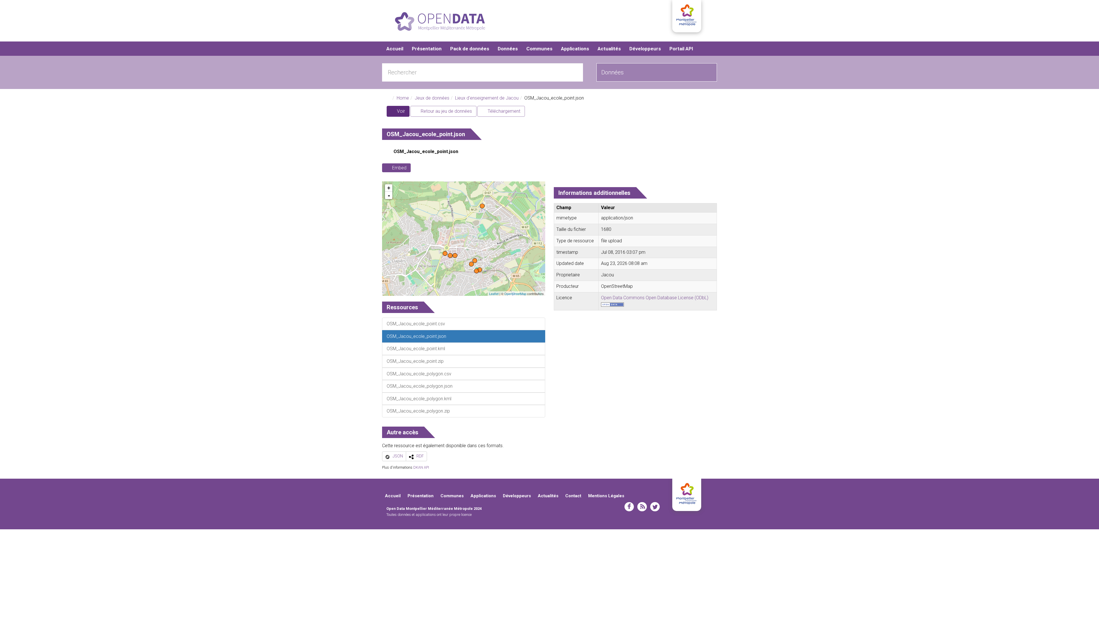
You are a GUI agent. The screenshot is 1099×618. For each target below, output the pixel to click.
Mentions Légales (606, 495)
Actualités (609, 49)
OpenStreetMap (515, 293)
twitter (655, 506)
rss (642, 506)
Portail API (681, 49)
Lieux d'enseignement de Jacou (487, 98)
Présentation (427, 49)
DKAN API (421, 467)
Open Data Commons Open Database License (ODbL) (654, 297)
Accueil (394, 49)
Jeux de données (432, 98)
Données (508, 49)
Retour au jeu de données (446, 111)
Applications (575, 49)
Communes (539, 49)
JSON (398, 456)
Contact (573, 495)
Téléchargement (503, 111)
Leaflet (494, 293)
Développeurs (645, 49)
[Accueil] (440, 21)
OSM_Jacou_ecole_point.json (426, 151)
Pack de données (469, 49)
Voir (403, 112)
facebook (629, 506)
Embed (399, 168)
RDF (420, 456)
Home (403, 98)
